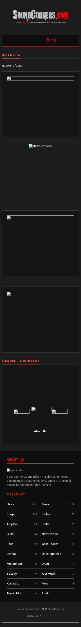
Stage (10, 514)
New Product (50, 534)
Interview (11, 55)
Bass (10, 543)
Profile (46, 514)
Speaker (12, 573)
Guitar (10, 534)
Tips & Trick (14, 593)
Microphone (14, 563)
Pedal (45, 524)
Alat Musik (49, 573)
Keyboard (13, 583)
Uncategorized (51, 553)
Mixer (45, 583)
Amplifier (12, 524)
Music (46, 504)
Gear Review (50, 543)
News (10, 504)
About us (32, 615)
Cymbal (11, 553)
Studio (46, 593)
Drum (45, 563)
